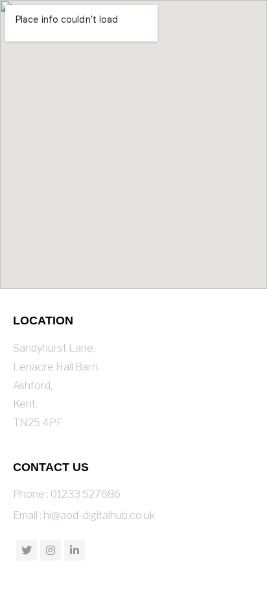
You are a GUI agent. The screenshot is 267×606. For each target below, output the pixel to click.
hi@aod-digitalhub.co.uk (99, 515)
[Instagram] (50, 550)
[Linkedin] (74, 550)
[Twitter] (26, 550)
